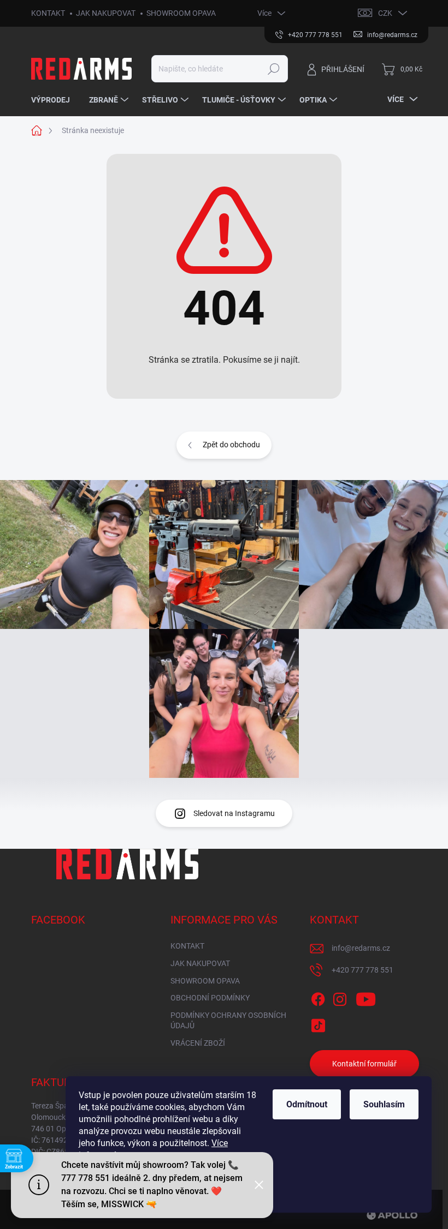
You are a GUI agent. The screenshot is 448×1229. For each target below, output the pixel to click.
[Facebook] (318, 998)
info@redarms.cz (361, 948)
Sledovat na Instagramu (234, 813)
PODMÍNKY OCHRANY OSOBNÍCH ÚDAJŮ (228, 1020)
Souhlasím (384, 1104)
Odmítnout (306, 1104)
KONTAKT (48, 13)
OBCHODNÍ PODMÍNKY (210, 997)
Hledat (273, 68)
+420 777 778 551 (362, 970)
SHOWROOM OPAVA (181, 13)
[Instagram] (340, 998)
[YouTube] (365, 998)
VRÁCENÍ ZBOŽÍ (197, 1043)
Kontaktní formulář (364, 1063)
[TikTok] (318, 1023)
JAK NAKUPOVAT (105, 13)
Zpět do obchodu (231, 444)
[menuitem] (54, 99)
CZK (385, 13)
